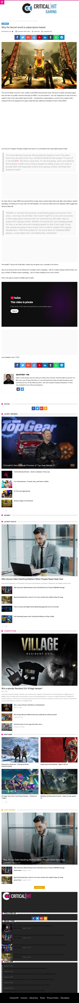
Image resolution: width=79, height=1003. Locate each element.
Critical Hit (14, 998)
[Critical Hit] (39, 2)
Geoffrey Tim (7, 31)
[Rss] (45, 408)
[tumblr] (50, 37)
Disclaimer (65, 998)
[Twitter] (37, 408)
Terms (42, 998)
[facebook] (17, 37)
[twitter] (23, 37)
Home (3, 21)
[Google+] (41, 408)
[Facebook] (33, 408)
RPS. (17, 161)
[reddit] (34, 37)
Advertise (33, 998)
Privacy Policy (53, 998)
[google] (28, 37)
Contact (23, 998)
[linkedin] (45, 37)
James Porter (7, 862)
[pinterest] (39, 37)
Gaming (9, 21)
